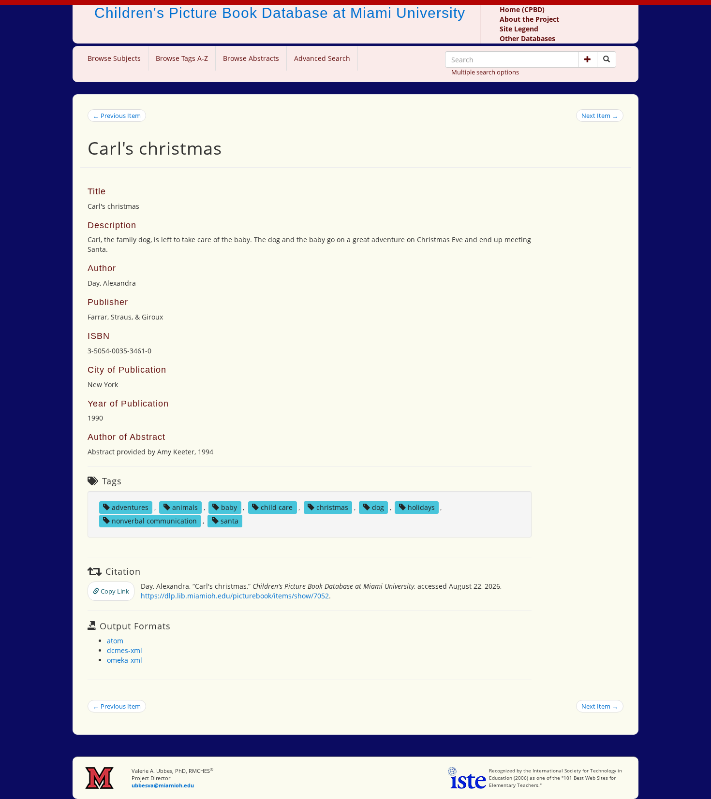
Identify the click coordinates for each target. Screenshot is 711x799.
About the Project (529, 19)
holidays (421, 507)
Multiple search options (485, 72)
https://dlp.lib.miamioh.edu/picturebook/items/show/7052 (235, 595)
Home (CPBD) (522, 9)
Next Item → (599, 115)
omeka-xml (124, 660)
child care (277, 507)
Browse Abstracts (251, 58)
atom (115, 640)
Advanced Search (322, 58)
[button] (587, 59)
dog (378, 507)
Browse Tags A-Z (182, 58)
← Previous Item (117, 115)
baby (229, 507)
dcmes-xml (124, 650)
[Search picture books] (606, 59)
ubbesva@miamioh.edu (163, 785)
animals (185, 507)
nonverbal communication (154, 520)
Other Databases (527, 38)
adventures (130, 507)
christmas (332, 507)
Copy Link (114, 591)
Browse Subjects (114, 58)
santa (229, 520)
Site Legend (519, 28)
